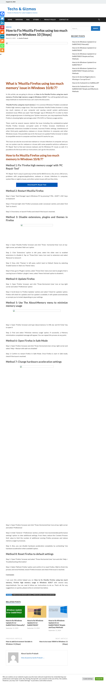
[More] (2, 50)
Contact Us (63, 19)
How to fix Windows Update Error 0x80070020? (35, 622)
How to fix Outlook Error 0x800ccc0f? (85, 83)
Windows (19, 19)
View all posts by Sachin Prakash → (33, 658)
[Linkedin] (2, 23)
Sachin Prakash (23, 38)
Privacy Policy (50, 19)
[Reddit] (2, 32)
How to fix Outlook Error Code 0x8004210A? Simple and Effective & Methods (85, 88)
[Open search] (99, 19)
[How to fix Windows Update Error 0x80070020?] (36, 612)
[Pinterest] (2, 27)
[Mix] (2, 41)
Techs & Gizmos (21, 8)
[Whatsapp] (2, 46)
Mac (28, 19)
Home (10, 19)
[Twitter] (2, 18)
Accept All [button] (99, 679)
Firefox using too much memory (44, 594)
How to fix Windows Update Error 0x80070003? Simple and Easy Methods (57, 623)
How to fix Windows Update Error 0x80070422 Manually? (15, 622)
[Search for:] (85, 28)
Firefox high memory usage (22, 594)
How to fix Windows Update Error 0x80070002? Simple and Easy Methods (84, 70)
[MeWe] (2, 36)
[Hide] (1, 54)
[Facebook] (2, 14)
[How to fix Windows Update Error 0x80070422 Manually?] (15, 612)
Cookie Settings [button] (88, 679)
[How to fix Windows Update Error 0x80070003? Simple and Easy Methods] (58, 612)
